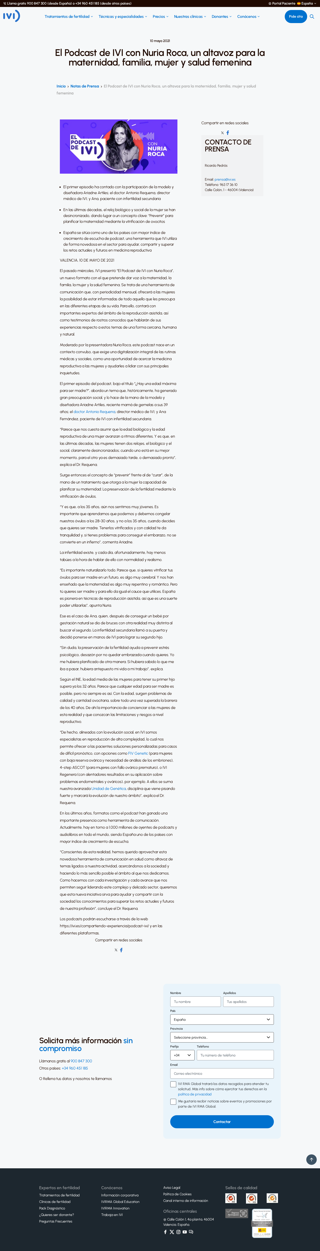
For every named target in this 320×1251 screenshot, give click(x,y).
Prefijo (174, 1046)
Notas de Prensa (85, 86)
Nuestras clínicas (188, 16)
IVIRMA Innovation (115, 1208)
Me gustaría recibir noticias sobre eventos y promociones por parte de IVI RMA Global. (225, 1103)
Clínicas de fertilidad (55, 1202)
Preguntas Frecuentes (55, 1221)
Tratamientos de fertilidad (67, 16)
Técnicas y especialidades (121, 16)
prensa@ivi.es (225, 179)
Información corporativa (119, 1195)
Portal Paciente (283, 3)
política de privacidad (195, 1094)
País (172, 1011)
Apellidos (229, 993)
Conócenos (246, 16)
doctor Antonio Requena (94, 411)
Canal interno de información (185, 1201)
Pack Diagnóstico (52, 1208)
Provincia (176, 1028)
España (307, 3)
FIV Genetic (138, 753)
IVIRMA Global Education (120, 1202)
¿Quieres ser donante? (56, 1215)
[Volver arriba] (311, 1159)
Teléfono (203, 1046)
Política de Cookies (177, 1194)
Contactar (222, 1121)
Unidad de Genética (108, 788)
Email (174, 1064)
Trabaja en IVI (112, 1215)
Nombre (175, 993)
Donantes (220, 16)
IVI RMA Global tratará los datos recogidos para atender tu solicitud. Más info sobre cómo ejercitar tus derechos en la (223, 1089)
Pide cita (296, 16)
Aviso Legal (171, 1188)
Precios (159, 16)
